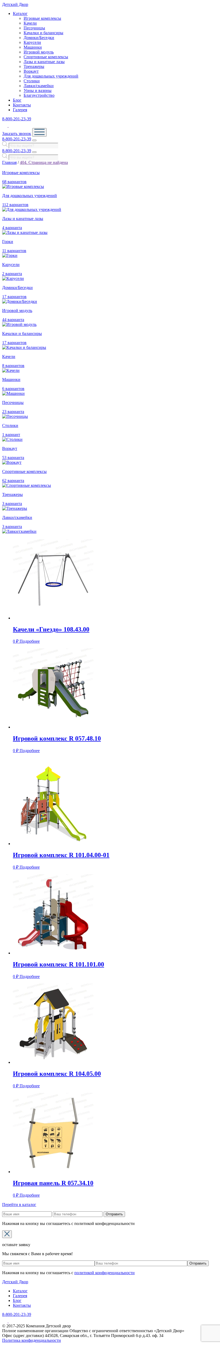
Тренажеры (34, 66)
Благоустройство (39, 95)
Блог (17, 100)
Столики (32, 81)
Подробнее (30, 641)
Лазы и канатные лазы (44, 61)
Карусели (32, 42)
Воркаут (31, 71)
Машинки (33, 47)
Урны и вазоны (38, 90)
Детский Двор (15, 4)
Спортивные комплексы (46, 57)
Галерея (20, 109)
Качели (30, 23)
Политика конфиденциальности (31, 1340)
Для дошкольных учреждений (51, 76)
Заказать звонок (16, 133)
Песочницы (34, 28)
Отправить (114, 1214)
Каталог (20, 13)
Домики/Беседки (39, 37)
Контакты (22, 105)
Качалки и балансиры (43, 32)
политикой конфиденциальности (104, 1272)
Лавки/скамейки (39, 85)
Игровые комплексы (42, 18)
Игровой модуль (39, 52)
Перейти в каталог (19, 1204)
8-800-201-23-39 (16, 119)
